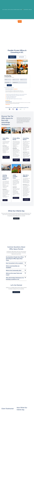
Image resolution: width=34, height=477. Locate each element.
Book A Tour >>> (16, 197)
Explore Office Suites (6, 157)
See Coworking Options (26, 160)
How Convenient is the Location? (14, 263)
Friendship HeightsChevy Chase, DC (21, 57)
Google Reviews (16, 218)
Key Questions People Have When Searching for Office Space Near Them (15, 258)
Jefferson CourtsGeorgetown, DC (12, 57)
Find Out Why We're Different (26, 199)
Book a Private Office (16, 160)
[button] (17, 21)
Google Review (7, 104)
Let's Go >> (5, 200)
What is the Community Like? (13, 270)
